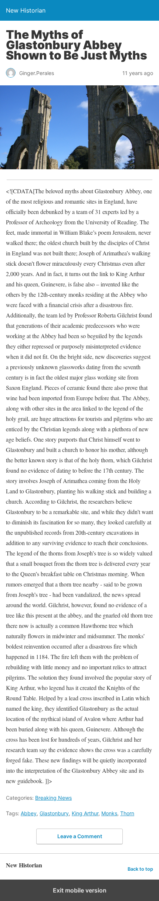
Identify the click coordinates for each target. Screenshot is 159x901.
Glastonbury (54, 813)
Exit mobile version (79, 890)
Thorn (127, 813)
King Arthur (85, 813)
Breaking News (53, 798)
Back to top (140, 869)
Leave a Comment (79, 836)
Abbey (29, 813)
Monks (109, 813)
